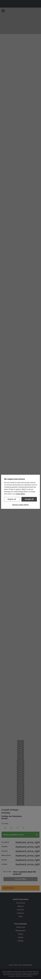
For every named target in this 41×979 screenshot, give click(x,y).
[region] (20, 492)
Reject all (12, 499)
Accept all (29, 499)
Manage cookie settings (20, 505)
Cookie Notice (20, 494)
